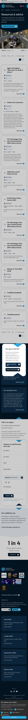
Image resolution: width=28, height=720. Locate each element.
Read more (9, 707)
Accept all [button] (14, 717)
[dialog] (14, 710)
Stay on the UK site (12, 369)
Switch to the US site (11, 365)
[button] (14, 715)
